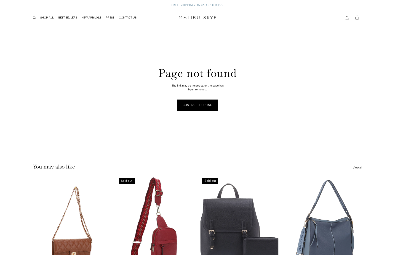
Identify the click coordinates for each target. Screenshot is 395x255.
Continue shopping (197, 105)
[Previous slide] (40, 225)
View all (357, 167)
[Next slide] (104, 225)
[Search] (34, 18)
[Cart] (357, 18)
